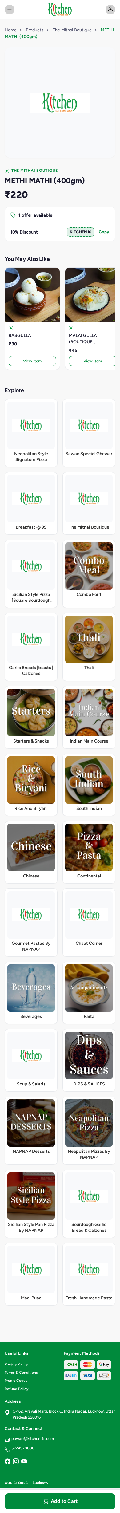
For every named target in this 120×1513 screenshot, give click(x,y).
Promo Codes (16, 1380)
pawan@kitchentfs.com (32, 1438)
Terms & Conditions (21, 1372)
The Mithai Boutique (72, 30)
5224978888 (22, 1448)
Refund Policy (16, 1389)
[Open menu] (9, 9)
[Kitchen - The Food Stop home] (60, 9)
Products (34, 30)
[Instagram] (15, 1461)
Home (11, 30)
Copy (104, 232)
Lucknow (40, 1482)
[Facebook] (7, 1461)
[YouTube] (24, 1461)
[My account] (110, 9)
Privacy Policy (16, 1364)
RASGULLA (20, 335)
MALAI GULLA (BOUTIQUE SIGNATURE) (83, 339)
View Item (32, 361)
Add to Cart (64, 1501)
